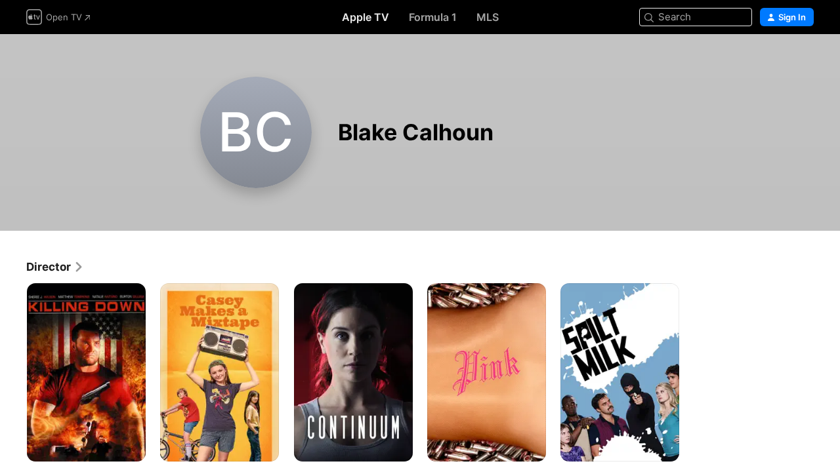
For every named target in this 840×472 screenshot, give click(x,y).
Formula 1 (433, 17)
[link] (55, 267)
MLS (487, 17)
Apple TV (365, 17)
